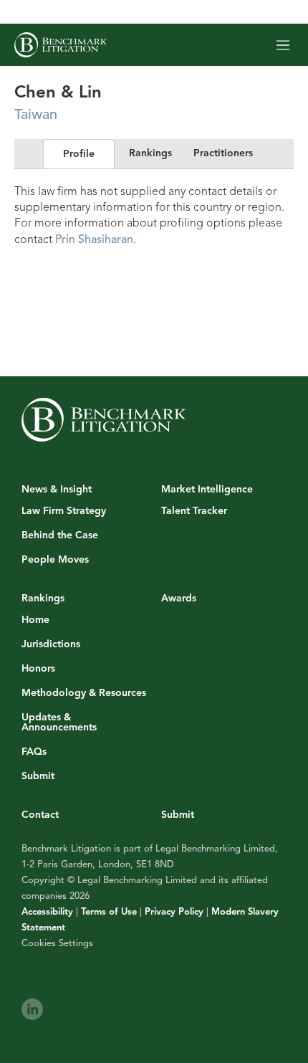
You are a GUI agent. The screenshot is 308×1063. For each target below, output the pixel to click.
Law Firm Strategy (63, 511)
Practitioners (223, 153)
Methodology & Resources (83, 693)
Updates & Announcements (59, 722)
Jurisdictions (50, 644)
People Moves (55, 560)
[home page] (60, 45)
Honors (38, 669)
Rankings (150, 153)
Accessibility (47, 911)
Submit (37, 776)
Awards (178, 598)
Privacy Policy (174, 911)
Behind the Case (59, 535)
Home (35, 620)
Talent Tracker (194, 511)
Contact (40, 815)
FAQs (34, 752)
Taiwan (35, 114)
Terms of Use (109, 911)
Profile (79, 154)
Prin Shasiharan (94, 239)
